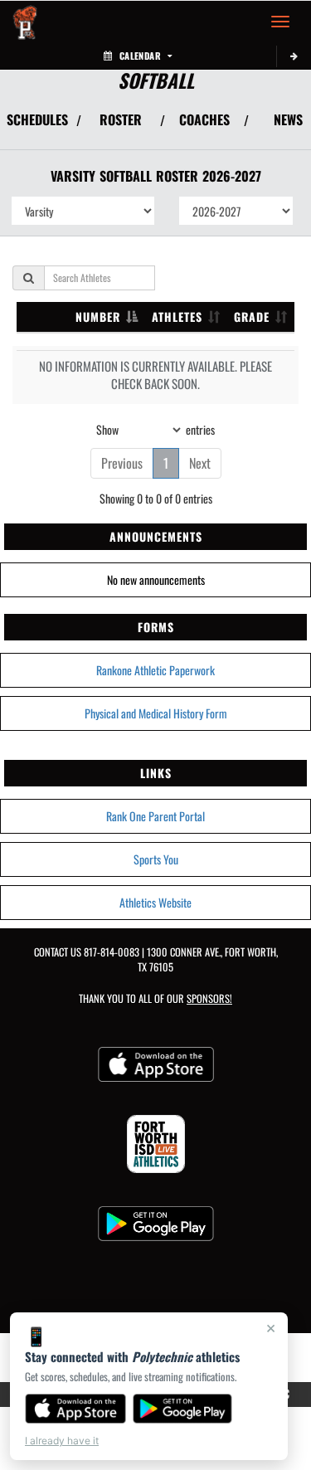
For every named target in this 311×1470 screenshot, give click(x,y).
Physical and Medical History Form (156, 713)
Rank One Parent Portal (155, 816)
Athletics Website (155, 902)
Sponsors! (209, 998)
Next (200, 463)
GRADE (252, 316)
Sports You (156, 859)
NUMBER (97, 316)
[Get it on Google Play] (183, 1409)
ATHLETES (177, 316)
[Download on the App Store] (75, 1409)
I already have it (62, 1440)
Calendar (140, 55)
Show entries (155, 428)
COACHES (204, 119)
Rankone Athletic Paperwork (155, 670)
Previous (122, 463)
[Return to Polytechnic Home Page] (25, 21)
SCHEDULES (37, 119)
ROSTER (121, 119)
